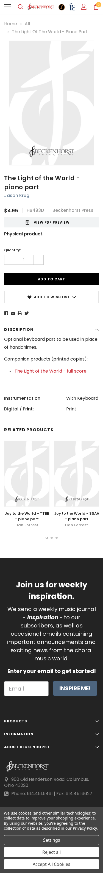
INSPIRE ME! (75, 688)
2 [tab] (52, 538)
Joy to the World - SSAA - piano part (76, 516)
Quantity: (12, 250)
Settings (51, 840)
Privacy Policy (85, 828)
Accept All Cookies (51, 864)
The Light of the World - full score (51, 371)
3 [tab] (56, 538)
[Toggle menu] (7, 7)
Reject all (51, 852)
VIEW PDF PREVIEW (51, 222)
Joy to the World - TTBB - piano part (27, 516)
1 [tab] (47, 538)
